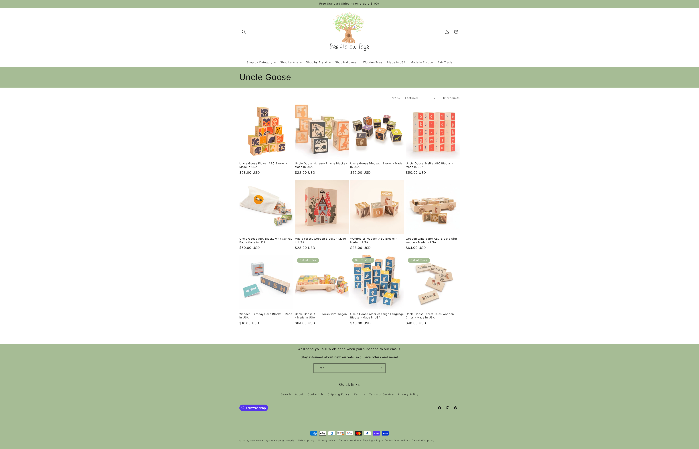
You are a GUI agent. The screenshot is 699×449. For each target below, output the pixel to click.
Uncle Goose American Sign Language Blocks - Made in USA (377, 315)
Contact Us (315, 394)
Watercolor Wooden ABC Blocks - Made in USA (373, 240)
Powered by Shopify (282, 440)
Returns (359, 394)
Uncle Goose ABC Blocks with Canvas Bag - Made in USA (265, 240)
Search (286, 394)
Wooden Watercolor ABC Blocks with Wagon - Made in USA (431, 240)
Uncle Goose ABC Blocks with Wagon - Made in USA (321, 315)
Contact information (396, 440)
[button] (243, 31)
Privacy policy (326, 440)
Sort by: (395, 98)
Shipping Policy (339, 394)
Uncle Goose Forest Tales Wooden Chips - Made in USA (430, 315)
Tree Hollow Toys (260, 440)
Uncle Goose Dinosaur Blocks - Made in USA (376, 165)
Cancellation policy (423, 440)
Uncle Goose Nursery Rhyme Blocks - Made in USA (321, 165)
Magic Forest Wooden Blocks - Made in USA (320, 240)
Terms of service (349, 440)
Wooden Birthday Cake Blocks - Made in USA (265, 315)
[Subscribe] (381, 368)
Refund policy (306, 440)
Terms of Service (381, 394)
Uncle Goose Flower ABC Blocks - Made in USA (263, 165)
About (299, 394)
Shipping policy (372, 440)
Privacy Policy (408, 394)
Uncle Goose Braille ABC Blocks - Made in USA (429, 165)
